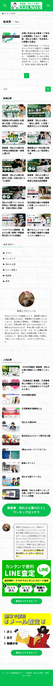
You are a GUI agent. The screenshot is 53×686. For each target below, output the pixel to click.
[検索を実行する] (48, 89)
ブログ (8, 253)
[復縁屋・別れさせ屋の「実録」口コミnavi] (26, 5)
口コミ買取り (11, 270)
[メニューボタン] (48, 5)
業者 (7, 281)
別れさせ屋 (10, 264)
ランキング (10, 259)
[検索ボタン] (5, 5)
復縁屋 (8, 276)
